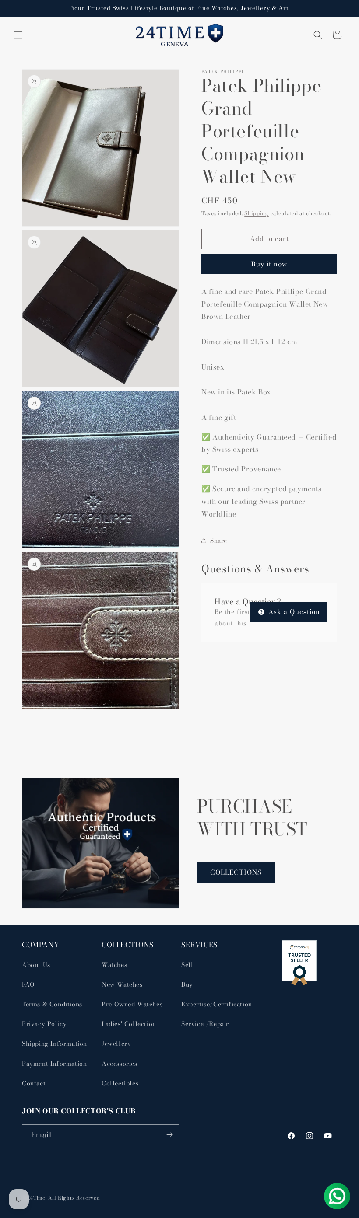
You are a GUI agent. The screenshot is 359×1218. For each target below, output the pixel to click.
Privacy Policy (44, 1024)
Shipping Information (54, 1043)
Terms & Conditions (52, 1004)
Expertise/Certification (216, 1004)
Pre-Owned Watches (132, 1004)
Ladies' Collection (129, 1024)
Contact (34, 1083)
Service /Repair (205, 1024)
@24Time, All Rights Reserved (61, 1197)
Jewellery (116, 1043)
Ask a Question (293, 612)
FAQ (28, 984)
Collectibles (120, 1083)
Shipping (256, 213)
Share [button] (218, 540)
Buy (187, 984)
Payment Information (54, 1063)
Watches (114, 965)
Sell (187, 965)
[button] (18, 35)
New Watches (122, 984)
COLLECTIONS (236, 872)
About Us (36, 965)
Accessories (119, 1063)
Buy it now (269, 264)
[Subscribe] (169, 1134)
